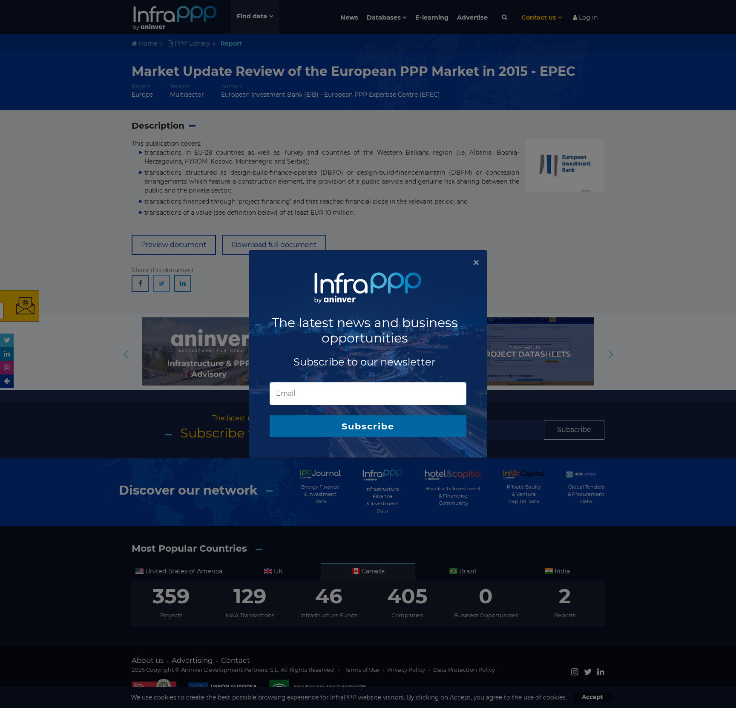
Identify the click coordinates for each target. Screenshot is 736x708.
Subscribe (368, 426)
